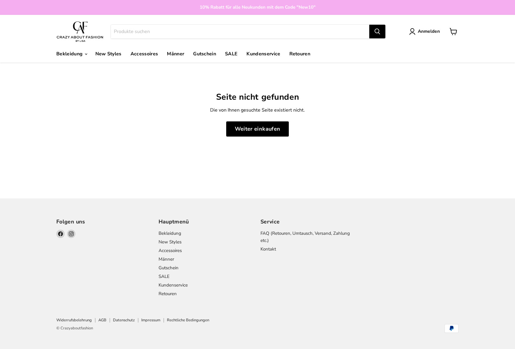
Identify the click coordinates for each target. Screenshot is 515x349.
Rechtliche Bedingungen (188, 320)
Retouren (300, 54)
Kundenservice (263, 54)
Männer (175, 54)
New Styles (108, 54)
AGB (102, 320)
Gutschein (204, 54)
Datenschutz (124, 320)
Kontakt (268, 249)
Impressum (150, 320)
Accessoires (144, 54)
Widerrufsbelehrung (74, 320)
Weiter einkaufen (257, 128)
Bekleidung (70, 54)
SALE (231, 54)
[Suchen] (377, 31)
